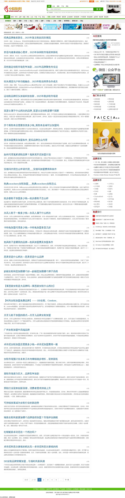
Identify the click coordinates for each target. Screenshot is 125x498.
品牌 (20, 17)
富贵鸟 (110, 189)
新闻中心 (18, 32)
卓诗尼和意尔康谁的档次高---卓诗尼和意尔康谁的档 (31, 446)
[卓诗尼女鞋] (111, 27)
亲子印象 (111, 199)
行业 (25, 21)
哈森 (109, 191)
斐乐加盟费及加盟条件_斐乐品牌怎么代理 (25, 140)
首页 (7, 17)
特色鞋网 (89, 17)
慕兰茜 (110, 201)
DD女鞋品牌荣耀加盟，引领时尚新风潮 (24, 461)
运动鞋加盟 (111, 106)
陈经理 (38, 1)
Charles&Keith (98, 196)
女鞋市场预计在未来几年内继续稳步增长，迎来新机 (31, 359)
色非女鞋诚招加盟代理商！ (106, 153)
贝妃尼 (110, 204)
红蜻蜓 (56, 12)
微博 (103, 1)
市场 (35, 17)
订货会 (48, 21)
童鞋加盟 (97, 101)
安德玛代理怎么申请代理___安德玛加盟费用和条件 (30, 169)
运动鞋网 (70, 17)
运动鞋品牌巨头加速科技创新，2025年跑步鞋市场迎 (31, 96)
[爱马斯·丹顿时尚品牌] (91, 27)
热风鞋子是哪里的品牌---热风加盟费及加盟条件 (28, 242)
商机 (28, 17)
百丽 (81, 12)
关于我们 (36, 489)
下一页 (67, 480)
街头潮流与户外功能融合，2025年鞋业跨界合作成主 (31, 81)
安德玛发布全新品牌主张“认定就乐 (105, 216)
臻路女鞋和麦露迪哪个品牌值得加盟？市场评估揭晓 (31, 417)
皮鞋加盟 (111, 101)
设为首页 (113, 1)
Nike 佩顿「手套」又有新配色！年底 (105, 230)
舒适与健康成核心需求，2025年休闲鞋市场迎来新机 (31, 52)
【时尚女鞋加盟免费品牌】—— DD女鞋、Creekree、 (31, 300)
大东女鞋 (91, 12)
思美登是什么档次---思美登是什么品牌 (24, 256)
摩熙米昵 (97, 201)
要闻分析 (75, 21)
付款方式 (89, 489)
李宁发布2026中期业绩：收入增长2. (105, 248)
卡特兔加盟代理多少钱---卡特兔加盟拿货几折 (27, 227)
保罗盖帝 (97, 206)
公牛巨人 (111, 183)
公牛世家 (97, 186)
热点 (31, 21)
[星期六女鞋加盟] (33, 27)
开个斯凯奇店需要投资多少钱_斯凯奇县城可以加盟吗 (31, 125)
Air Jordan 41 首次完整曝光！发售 (105, 245)
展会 (43, 17)
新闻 (12, 17)
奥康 (88, 12)
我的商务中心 (84, 1)
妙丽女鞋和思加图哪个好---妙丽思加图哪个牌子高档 (31, 271)
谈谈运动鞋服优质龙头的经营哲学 (104, 59)
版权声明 (49, 489)
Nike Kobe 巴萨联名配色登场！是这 (105, 241)
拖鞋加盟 (97, 104)
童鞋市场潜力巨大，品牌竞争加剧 (21, 373)
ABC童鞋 (68, 12)
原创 (36, 21)
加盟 (24, 17)
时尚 (16, 17)
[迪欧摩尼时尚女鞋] (72, 27)
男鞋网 (59, 17)
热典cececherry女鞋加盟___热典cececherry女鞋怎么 (30, 183)
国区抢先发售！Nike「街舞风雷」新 (105, 237)
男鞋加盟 (111, 99)
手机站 (107, 1)
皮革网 (96, 17)
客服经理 (33, 1)
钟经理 (42, 1)
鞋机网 (106, 17)
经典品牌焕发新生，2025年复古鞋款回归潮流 (27, 37)
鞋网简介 (42, 489)
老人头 (110, 196)
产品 (39, 17)
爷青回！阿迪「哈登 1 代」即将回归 (105, 223)
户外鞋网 (83, 17)
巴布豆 (60, 12)
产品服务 (62, 489)
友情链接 (76, 489)
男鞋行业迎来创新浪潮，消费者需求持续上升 (27, 388)
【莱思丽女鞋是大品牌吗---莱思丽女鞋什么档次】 (29, 286)
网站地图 (82, 489)
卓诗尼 (63, 12)
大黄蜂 (96, 183)
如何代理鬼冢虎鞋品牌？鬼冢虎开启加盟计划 (27, 154)
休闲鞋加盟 (97, 106)
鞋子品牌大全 (76, 12)
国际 (20, 21)
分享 (88, 38)
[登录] (91, 1)
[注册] (97, 1)
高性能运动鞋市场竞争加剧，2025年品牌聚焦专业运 (31, 67)
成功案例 (56, 489)
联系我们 (69, 489)
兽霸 (95, 199)
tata (72, 12)
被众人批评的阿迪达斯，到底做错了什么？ (107, 57)
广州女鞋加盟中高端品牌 (17, 330)
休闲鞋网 (76, 17)
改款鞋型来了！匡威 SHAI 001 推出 (105, 219)
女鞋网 (53, 17)
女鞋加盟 (97, 99)
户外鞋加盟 (111, 104)
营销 (59, 21)
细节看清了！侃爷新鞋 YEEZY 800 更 (105, 234)
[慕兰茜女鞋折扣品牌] (13, 27)
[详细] (108, 47)
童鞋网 (64, 17)
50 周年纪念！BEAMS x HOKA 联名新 (105, 227)
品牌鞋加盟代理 (113, 109)
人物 (54, 21)
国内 (14, 21)
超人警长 (97, 204)
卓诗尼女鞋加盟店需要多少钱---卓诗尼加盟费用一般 (31, 344)
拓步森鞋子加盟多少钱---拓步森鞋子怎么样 (26, 198)
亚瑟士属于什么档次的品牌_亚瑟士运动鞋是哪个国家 (31, 110)
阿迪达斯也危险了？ (100, 62)
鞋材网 (101, 17)
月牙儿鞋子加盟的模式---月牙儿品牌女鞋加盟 (27, 315)
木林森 (96, 189)
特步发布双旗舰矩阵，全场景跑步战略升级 (107, 164)
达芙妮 (84, 12)
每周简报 (66, 21)
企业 (31, 17)
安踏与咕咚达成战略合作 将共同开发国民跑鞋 (105, 40)
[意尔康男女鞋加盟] (52, 27)
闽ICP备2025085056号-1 (62, 494)
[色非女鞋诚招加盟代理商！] (106, 151)
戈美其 (110, 186)
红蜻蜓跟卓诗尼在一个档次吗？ (20, 432)
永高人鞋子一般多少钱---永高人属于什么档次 (27, 213)
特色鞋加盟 (97, 109)
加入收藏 (118, 1)
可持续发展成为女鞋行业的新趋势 (21, 403)
